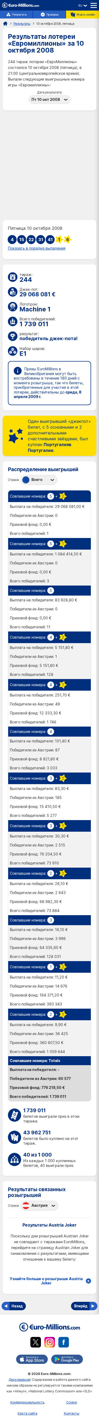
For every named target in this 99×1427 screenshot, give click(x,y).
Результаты (19, 14)
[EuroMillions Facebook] (63, 1343)
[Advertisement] (49, 165)
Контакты (71, 1413)
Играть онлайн (86, 14)
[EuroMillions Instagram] (49, 1343)
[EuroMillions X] (35, 1343)
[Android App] (67, 1360)
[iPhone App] (32, 1360)
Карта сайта (27, 1413)
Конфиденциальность (27, 1402)
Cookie (71, 1402)
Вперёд (80, 1306)
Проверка (52, 14)
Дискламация (19, 1380)
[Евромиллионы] (5, 23)
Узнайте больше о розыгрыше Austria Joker (46, 1280)
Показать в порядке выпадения (36, 248)
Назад (17, 1306)
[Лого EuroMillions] (20, 6)
